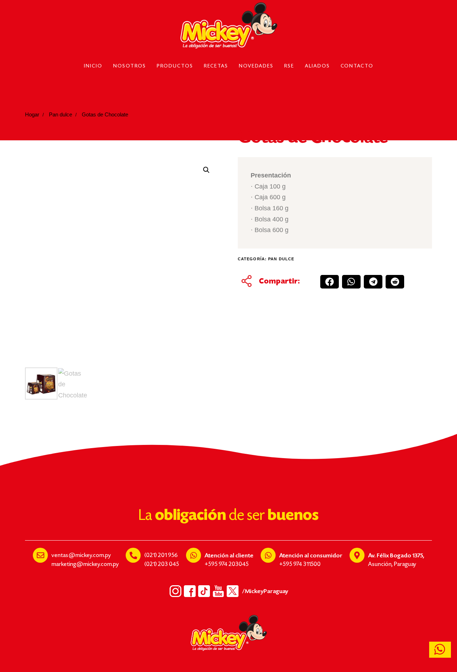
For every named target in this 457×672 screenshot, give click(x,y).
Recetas (216, 66)
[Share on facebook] (329, 282)
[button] (206, 170)
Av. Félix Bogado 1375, (396, 556)
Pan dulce (60, 114)
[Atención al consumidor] (268, 555)
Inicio (93, 66)
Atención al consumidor (310, 556)
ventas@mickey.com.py (81, 555)
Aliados (317, 66)
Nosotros (129, 66)
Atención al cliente (229, 556)
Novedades (256, 66)
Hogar (32, 114)
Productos (175, 66)
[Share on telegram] (373, 282)
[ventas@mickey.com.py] (40, 555)
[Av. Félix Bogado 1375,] (357, 555)
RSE (289, 66)
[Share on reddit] (395, 282)
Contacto (357, 66)
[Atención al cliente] (193, 555)
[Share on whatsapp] (351, 282)
